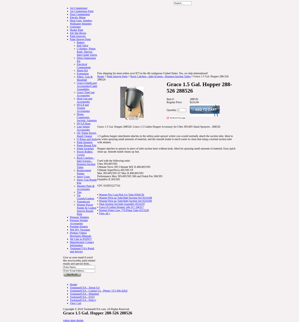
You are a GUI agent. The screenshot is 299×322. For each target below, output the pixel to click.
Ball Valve (82, 45)
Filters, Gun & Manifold (85, 78)
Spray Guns (83, 176)
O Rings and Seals (87, 139)
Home (100, 76)
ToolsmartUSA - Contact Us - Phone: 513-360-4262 (98, 290)
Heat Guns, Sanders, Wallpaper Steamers (81, 22)
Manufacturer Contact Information (82, 244)
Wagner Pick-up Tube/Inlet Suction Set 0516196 (125, 200)
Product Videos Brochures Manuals (80, 234)
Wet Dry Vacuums (80, 229)
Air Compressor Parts (81, 11)
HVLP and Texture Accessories (83, 108)
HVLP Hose (83, 123)
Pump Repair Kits (86, 145)
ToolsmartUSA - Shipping (84, 293)
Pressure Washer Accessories (79, 222)
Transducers (83, 201)
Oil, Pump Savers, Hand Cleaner (87, 134)
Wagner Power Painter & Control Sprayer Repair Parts (86, 209)
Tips (79, 192)
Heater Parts (76, 29)
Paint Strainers (85, 142)
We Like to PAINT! (81, 239)
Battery (81, 42)
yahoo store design (73, 320)
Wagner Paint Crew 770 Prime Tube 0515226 (124, 210)
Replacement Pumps (84, 172)
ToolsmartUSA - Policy (83, 300)
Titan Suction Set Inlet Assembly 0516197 (122, 204)
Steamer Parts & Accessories (85, 187)
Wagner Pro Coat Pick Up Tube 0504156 (121, 194)
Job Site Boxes (78, 33)
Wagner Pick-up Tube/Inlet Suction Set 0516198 (125, 197)
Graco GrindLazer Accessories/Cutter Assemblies (87, 86)
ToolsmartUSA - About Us (84, 287)
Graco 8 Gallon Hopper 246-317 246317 (121, 207)
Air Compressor (78, 8)
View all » (104, 213)
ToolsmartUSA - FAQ (82, 296)
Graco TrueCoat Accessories (85, 94)
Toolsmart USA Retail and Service (82, 250)
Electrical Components (84, 66)
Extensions (83, 73)
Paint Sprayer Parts (80, 39)
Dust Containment (80, 14)
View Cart (75, 303)
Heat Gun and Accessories (84, 100)
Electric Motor (78, 17)
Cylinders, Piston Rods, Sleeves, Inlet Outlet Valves (87, 51)
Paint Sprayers (78, 36)
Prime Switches (85, 148)
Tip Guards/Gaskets (85, 197)
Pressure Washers (79, 217)
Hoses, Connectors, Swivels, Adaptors (87, 117)
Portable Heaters (79, 226)
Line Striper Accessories (83, 128)
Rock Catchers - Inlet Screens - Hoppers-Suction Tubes (86, 162)
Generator (75, 26)
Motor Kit (82, 70)
